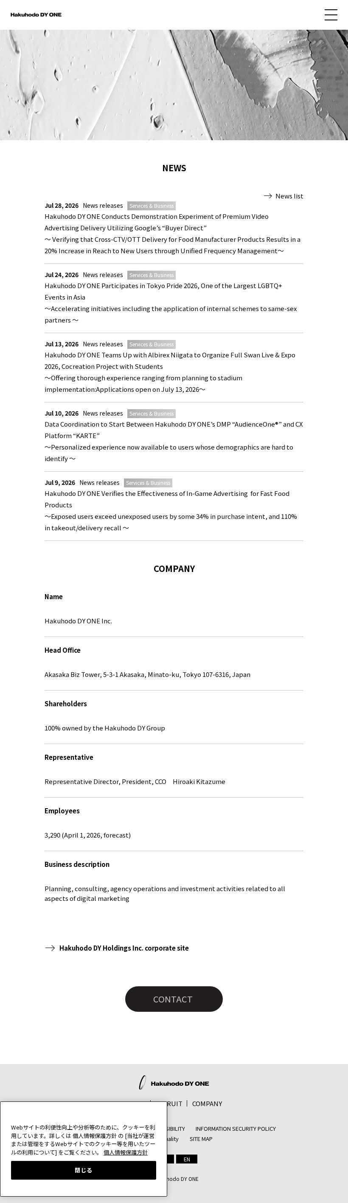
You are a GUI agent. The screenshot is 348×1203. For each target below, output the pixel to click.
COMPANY (207, 1103)
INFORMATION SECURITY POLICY (236, 1128)
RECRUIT (168, 1103)
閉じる (83, 1170)
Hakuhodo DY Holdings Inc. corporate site (124, 947)
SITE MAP (201, 1139)
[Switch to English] (186, 1159)
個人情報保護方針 (126, 1152)
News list (289, 195)
